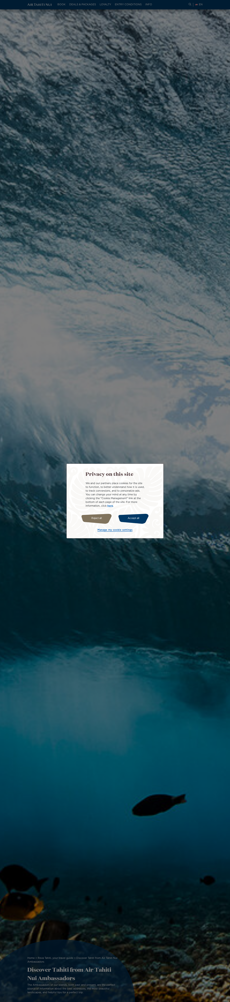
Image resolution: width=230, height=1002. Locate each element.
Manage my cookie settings (115, 530)
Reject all (96, 518)
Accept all (133, 518)
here (110, 506)
